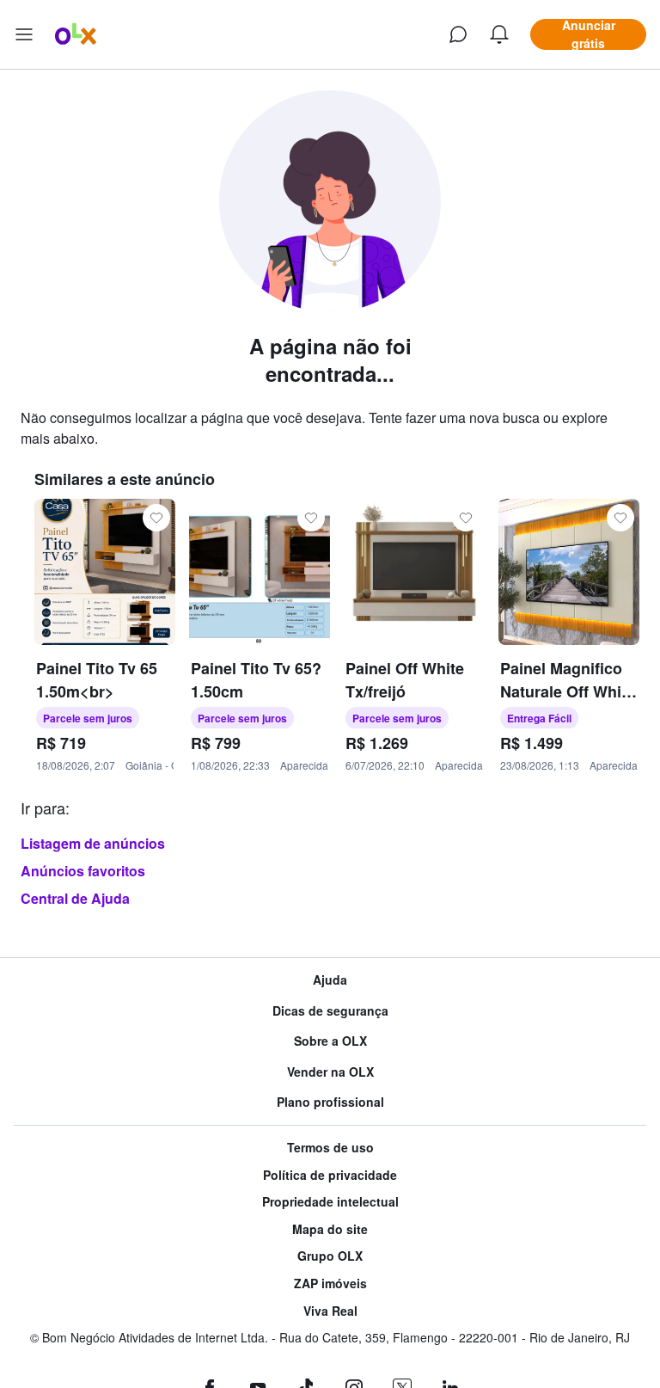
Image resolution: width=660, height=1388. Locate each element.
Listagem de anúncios (93, 843)
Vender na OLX (330, 1072)
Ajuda (330, 980)
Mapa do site (330, 1229)
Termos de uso (330, 1147)
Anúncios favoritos (83, 871)
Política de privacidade (330, 1175)
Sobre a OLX (330, 1041)
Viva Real (330, 1311)
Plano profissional (330, 1102)
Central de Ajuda (75, 898)
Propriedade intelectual (330, 1202)
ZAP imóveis (330, 1283)
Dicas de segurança (330, 1011)
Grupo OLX (330, 1256)
